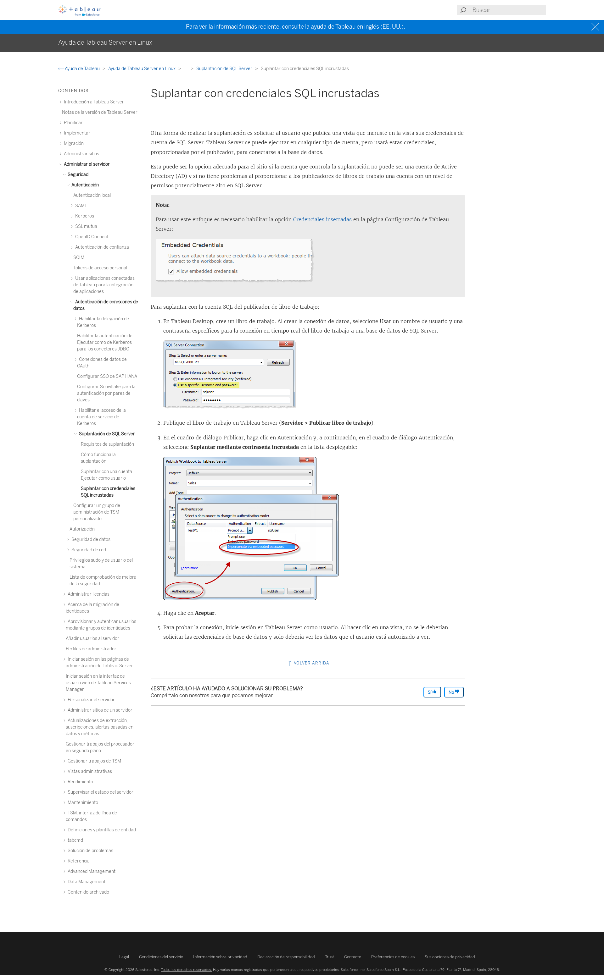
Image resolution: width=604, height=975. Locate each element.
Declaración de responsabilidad (286, 957)
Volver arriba (311, 663)
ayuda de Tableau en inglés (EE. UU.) (357, 26)
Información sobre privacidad (220, 957)
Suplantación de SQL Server (224, 68)
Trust (329, 957)
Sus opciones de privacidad (450, 957)
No (452, 692)
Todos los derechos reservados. (186, 969)
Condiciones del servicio (161, 957)
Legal (124, 957)
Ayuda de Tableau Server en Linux (142, 68)
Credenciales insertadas (322, 219)
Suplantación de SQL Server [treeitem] (106, 434)
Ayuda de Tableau (82, 68)
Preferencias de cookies (393, 957)
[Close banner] (596, 27)
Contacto (352, 957)
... (186, 68)
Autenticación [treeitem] (84, 185)
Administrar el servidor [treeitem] (86, 164)
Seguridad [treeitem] (77, 174)
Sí (430, 692)
